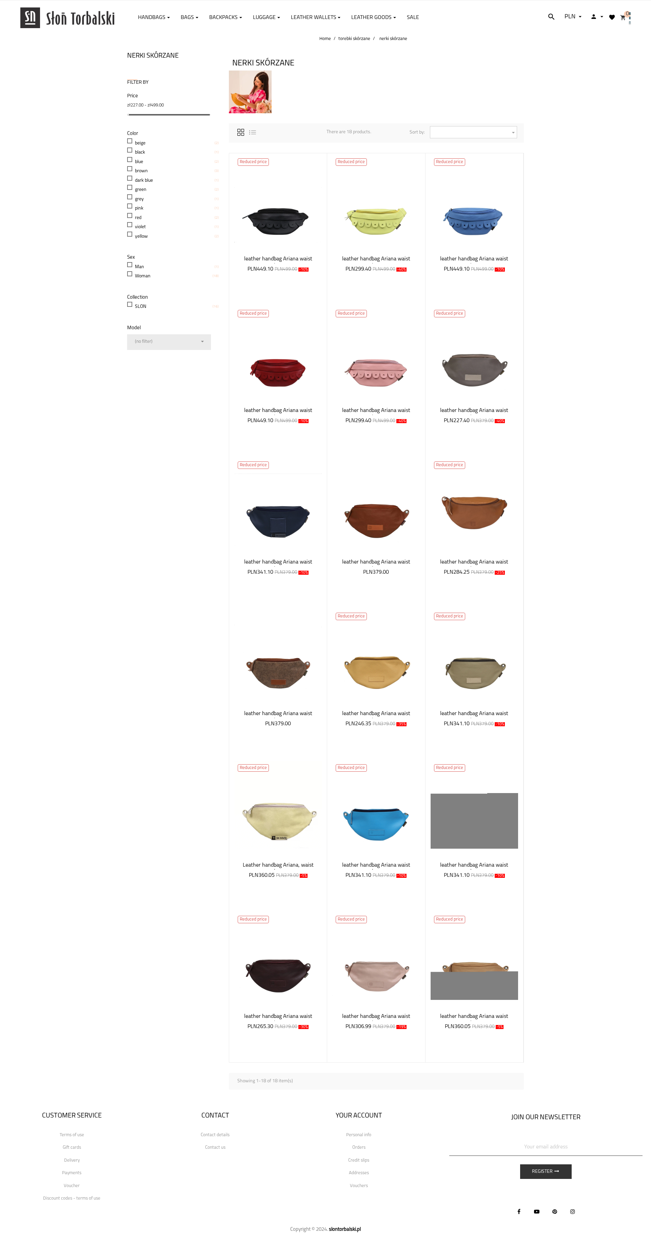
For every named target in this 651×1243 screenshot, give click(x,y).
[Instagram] (573, 1211)
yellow (141, 236)
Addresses (359, 1173)
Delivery (72, 1160)
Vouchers (359, 1186)
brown (141, 171)
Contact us (215, 1147)
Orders (359, 1147)
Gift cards (72, 1147)
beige (140, 143)
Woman (143, 276)
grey (139, 199)
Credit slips (358, 1160)
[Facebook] (519, 1211)
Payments (71, 1173)
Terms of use (72, 1135)
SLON (140, 306)
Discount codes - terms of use (71, 1198)
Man (139, 267)
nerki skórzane (153, 56)
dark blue (144, 180)
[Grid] (241, 131)
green (140, 189)
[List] (253, 131)
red (138, 217)
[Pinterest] (555, 1211)
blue (139, 161)
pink (139, 208)
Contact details (215, 1135)
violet (140, 227)
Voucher (72, 1186)
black (140, 152)
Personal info (358, 1135)
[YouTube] (537, 1211)
